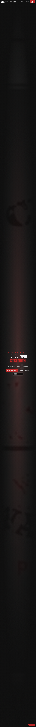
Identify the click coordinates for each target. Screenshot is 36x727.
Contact (27, 1)
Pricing (11, 1)
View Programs (24, 370)
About (18, 1)
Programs (6, 1)
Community (22, 1)
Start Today (32, 2)
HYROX (15, 1)
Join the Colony (11, 370)
